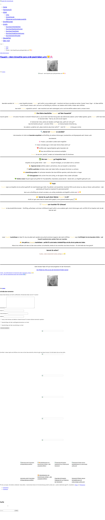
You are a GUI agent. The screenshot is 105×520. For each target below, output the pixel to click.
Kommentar (3, 308)
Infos (7, 15)
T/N (1, 44)
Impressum (5, 489)
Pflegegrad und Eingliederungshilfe (16, 19)
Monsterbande (10, 17)
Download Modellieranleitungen (15, 33)
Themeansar (82, 485)
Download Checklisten (12, 31)
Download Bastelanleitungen (14, 29)
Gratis (5, 24)
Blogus (76, 485)
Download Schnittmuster (13, 36)
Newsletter (7, 38)
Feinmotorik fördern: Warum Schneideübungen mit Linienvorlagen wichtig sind (78, 480)
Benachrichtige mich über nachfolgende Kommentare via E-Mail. (15, 322)
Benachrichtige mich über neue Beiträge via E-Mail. (13, 325)
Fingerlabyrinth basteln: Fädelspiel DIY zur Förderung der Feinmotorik (61, 480)
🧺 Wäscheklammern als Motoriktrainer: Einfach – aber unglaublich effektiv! (45, 477)
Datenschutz (5, 488)
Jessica (3, 72)
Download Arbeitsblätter (13, 27)
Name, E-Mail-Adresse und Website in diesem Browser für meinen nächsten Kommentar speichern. (23, 319)
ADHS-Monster (6, 53)
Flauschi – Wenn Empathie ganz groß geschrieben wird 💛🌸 (26, 57)
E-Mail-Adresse (4, 313)
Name (2, 310)
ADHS (5, 12)
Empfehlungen (8, 21)
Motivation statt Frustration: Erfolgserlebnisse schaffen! (27, 479)
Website (2, 316)
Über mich (6, 41)
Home (5, 7)
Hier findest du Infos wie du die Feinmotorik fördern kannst (52, 270)
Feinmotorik (7, 10)
